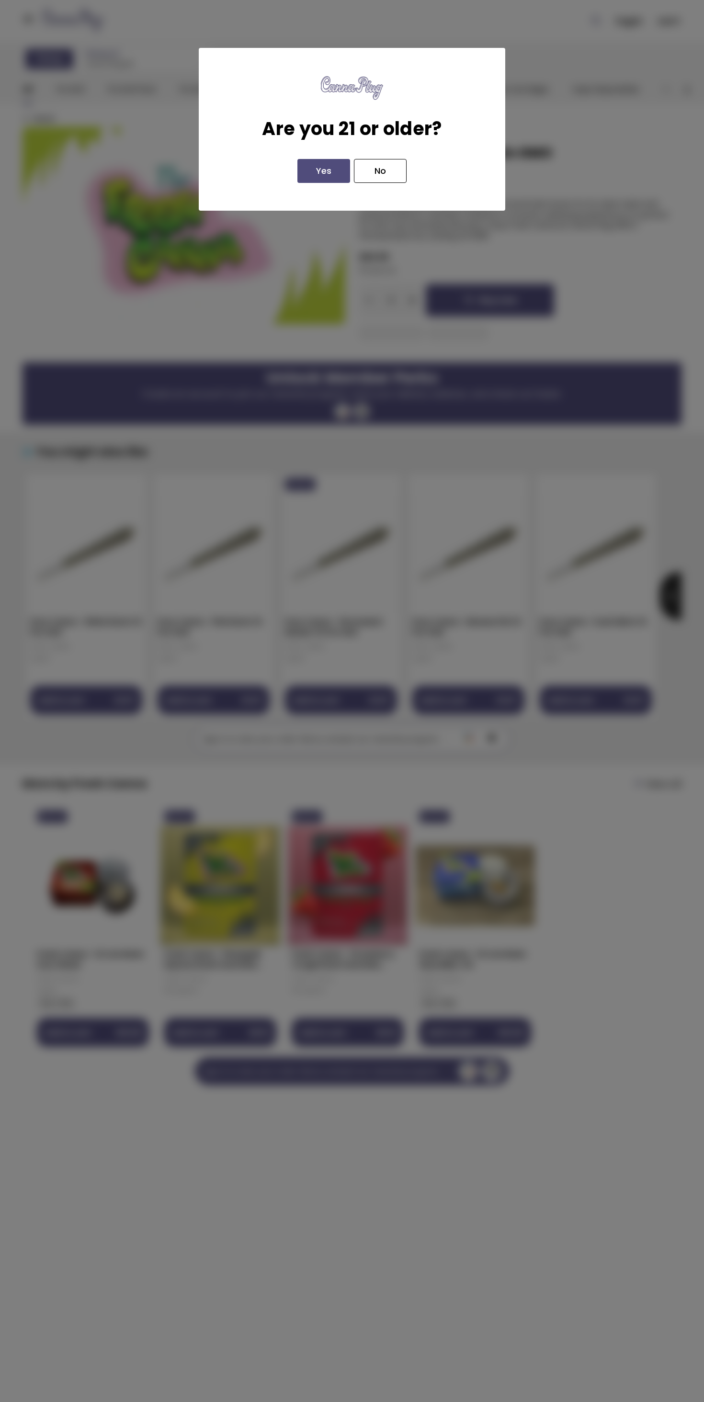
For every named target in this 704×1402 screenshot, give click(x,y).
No (380, 171)
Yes (323, 171)
